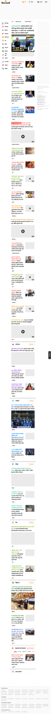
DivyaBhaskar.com (41, 97)
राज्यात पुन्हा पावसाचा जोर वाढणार (11, 707)
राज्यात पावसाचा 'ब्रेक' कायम (18, 704)
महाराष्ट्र (13, 72)
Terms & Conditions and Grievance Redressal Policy (43, 88)
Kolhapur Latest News (46, 698)
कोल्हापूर (29, 651)
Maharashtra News (4, 698)
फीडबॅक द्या (49, 354)
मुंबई (13, 202)
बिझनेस (13, 611)
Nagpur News (31, 698)
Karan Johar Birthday (4, 694)
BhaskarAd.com (40, 104)
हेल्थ (13, 339)
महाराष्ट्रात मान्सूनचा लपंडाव (46, 704)
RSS (42, 91)
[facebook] (27, 58)
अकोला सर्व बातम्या (30, 648)
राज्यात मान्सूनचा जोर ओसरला (4, 704)
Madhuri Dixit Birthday (18, 694)
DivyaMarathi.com (41, 101)
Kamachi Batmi (38, 691)
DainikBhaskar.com (41, 96)
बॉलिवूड (13, 366)
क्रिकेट (13, 429)
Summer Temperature (11, 691)
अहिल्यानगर (24, 651)
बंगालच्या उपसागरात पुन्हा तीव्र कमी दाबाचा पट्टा (32, 704)
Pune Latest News (25, 698)
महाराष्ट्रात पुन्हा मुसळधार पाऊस (25, 707)
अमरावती (19, 651)
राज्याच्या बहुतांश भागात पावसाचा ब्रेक (25, 704)
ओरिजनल (14, 216)
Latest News (10, 694)
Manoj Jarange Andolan (4, 691)
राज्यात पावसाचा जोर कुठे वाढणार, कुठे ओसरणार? (39, 704)
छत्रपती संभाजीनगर (15, 87)
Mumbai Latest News (18, 698)
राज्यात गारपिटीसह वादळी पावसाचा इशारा (4, 707)
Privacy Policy (45, 92)
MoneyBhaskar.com (41, 102)
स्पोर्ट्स (13, 119)
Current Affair (45, 691)
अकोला (15, 651)
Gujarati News (31, 694)
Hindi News (24, 694)
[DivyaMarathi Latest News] (5, 3)
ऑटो (13, 643)
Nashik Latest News (39, 698)
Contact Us (39, 91)
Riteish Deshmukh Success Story (25, 691)
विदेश (13, 58)
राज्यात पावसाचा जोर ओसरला (39, 707)
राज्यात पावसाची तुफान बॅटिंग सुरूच (18, 707)
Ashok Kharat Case (32, 691)
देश (12, 103)
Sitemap (45, 86)
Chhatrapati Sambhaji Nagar (11, 698)
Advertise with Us (40, 86)
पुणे (12, 172)
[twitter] (30, 58)
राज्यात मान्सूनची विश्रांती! (11, 704)
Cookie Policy (39, 92)
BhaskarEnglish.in (41, 99)
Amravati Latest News (4, 700)
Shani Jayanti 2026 (18, 691)
